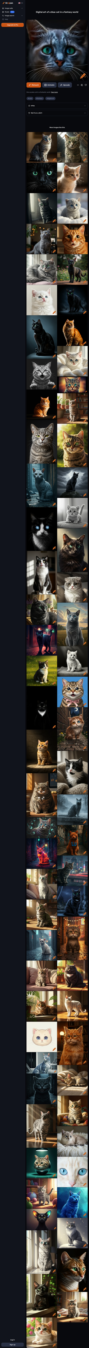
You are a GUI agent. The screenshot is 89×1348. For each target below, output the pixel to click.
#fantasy (39, 98)
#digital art (50, 98)
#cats (30, 98)
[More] (78, 85)
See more (54, 92)
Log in (12, 1340)
